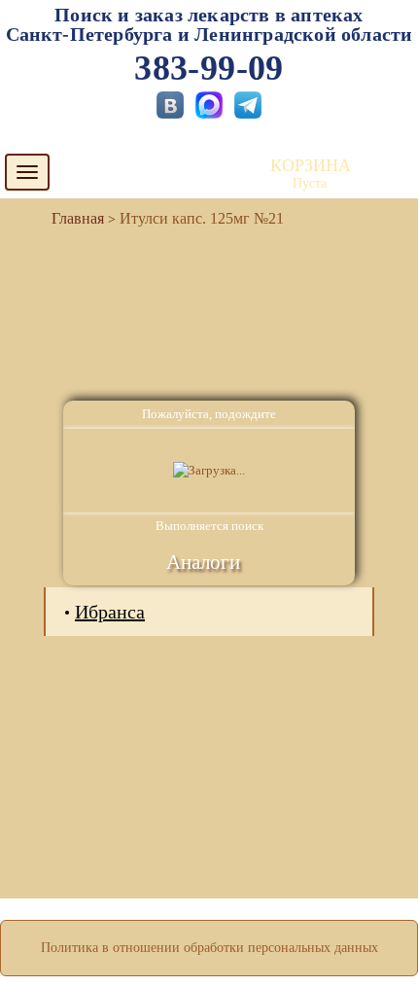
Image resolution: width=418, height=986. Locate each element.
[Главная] (70, 218)
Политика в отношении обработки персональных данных (209, 947)
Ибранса (110, 611)
